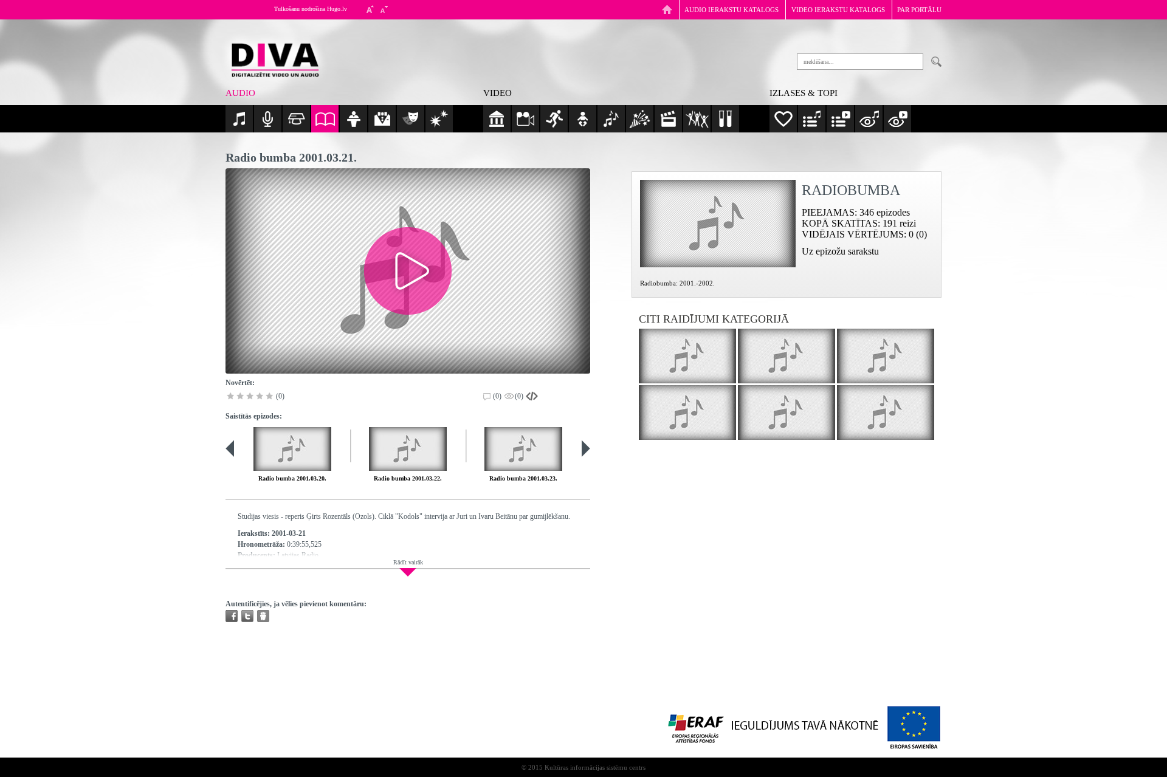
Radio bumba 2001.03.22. (408, 478)
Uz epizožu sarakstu (840, 251)
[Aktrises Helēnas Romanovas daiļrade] (687, 412)
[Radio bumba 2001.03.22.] (408, 449)
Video (497, 93)
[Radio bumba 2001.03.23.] (523, 449)
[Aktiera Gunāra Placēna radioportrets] (786, 356)
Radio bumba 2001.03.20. (292, 478)
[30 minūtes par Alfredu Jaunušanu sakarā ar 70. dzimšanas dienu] (687, 356)
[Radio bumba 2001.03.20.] (292, 449)
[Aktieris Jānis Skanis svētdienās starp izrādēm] (885, 356)
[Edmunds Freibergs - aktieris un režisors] (885, 412)
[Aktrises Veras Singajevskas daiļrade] (786, 412)
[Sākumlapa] (667, 9)
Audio (240, 93)
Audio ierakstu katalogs (731, 9)
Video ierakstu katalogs (838, 9)
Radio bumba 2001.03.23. (523, 478)
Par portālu (919, 9)
